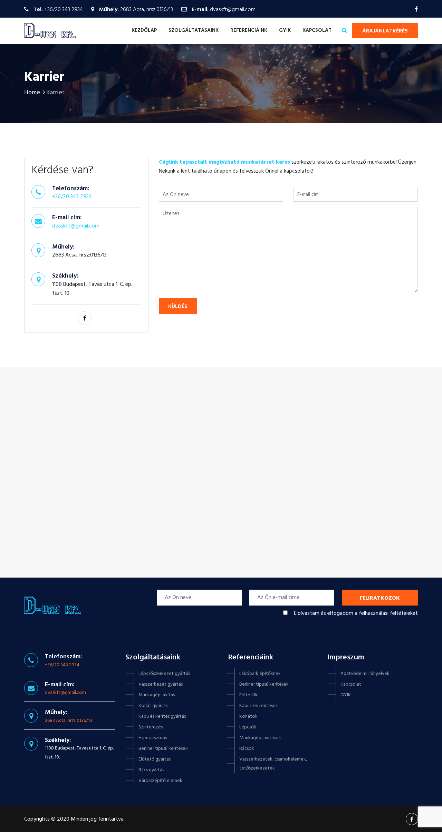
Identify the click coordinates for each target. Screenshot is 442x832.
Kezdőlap (144, 30)
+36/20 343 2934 (63, 9)
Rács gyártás (151, 770)
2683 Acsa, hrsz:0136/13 (68, 721)
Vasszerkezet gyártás (160, 684)
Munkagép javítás (156, 695)
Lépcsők (247, 727)
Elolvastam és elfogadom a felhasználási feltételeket (356, 613)
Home (32, 93)
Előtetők (248, 695)
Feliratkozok (380, 598)
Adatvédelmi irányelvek (365, 674)
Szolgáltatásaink (194, 30)
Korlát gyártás (152, 706)
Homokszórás (152, 738)
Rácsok (246, 749)
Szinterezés (150, 727)
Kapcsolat (317, 30)
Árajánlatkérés (385, 31)
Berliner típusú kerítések (163, 749)
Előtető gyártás (154, 759)
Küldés (178, 306)
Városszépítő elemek (160, 781)
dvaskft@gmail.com (233, 9)
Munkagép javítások (260, 738)
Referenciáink (248, 30)
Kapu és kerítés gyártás (162, 716)
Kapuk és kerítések (258, 706)
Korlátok (248, 716)
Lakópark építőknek (260, 674)
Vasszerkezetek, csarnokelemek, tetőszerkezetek (273, 763)
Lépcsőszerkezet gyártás (164, 674)
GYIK (285, 30)
